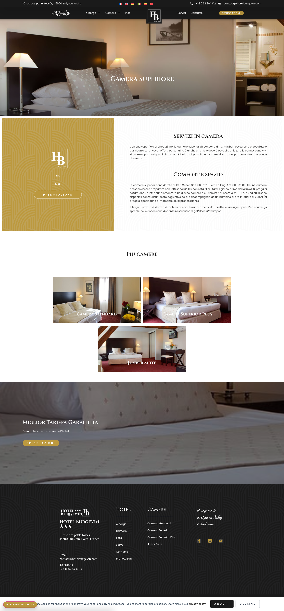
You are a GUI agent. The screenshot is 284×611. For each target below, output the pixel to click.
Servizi (182, 13)
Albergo (91, 13)
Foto (119, 538)
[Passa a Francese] (120, 3)
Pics (127, 13)
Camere (110, 13)
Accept (222, 604)
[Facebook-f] (199, 541)
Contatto (197, 13)
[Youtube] (221, 541)
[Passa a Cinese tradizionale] (151, 3)
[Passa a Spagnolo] (145, 3)
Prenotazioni (124, 559)
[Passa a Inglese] (126, 3)
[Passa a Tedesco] (133, 3)
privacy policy (197, 603)
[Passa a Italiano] (139, 3)
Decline (248, 604)
